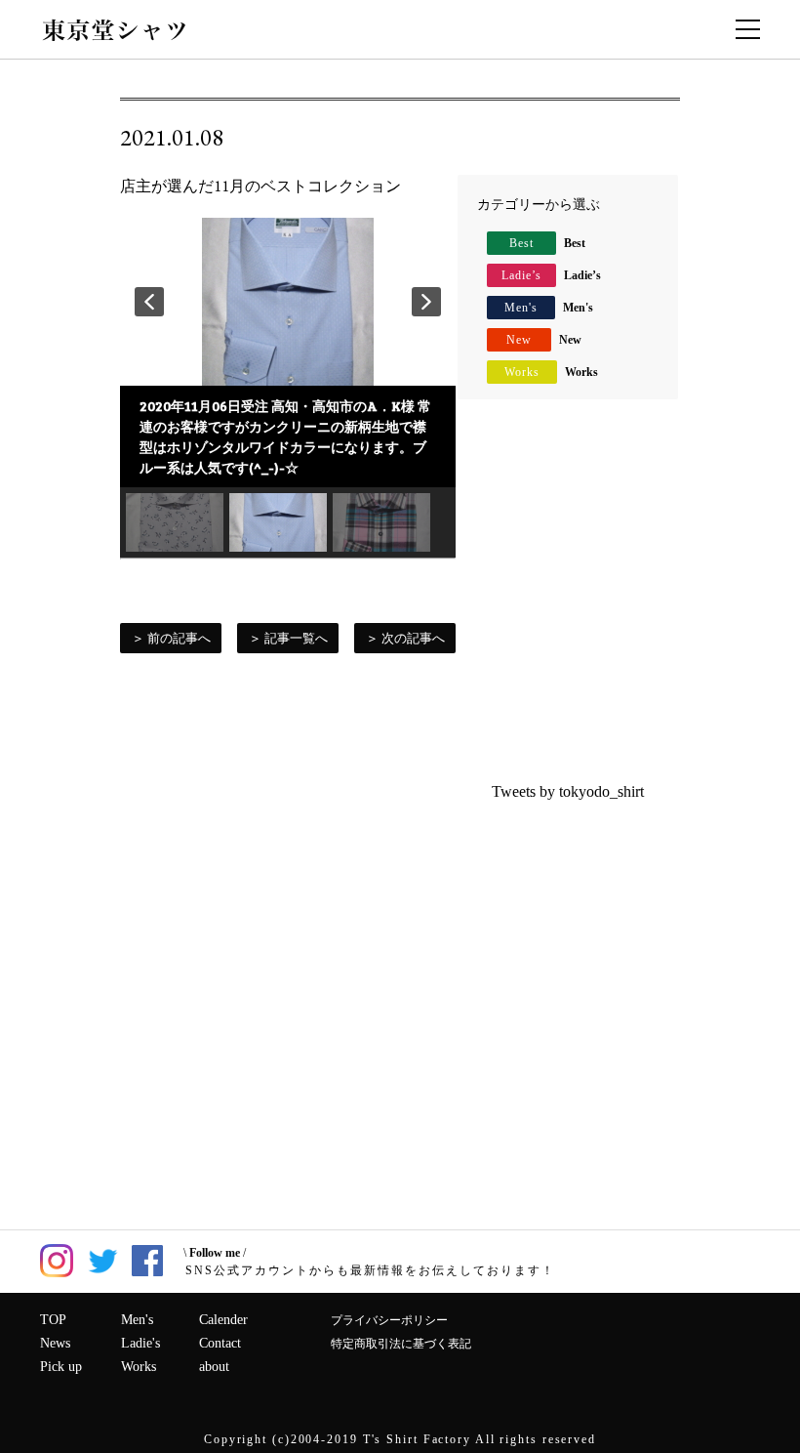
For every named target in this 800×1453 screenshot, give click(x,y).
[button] (149, 301)
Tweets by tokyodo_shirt (568, 791)
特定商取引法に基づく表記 (401, 1343)
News (55, 1343)
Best (547, 243)
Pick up (61, 1366)
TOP (53, 1319)
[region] (288, 388)
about (214, 1366)
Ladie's (140, 1343)
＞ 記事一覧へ (288, 638)
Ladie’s (551, 275)
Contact (220, 1343)
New (543, 340)
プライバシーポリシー (389, 1320)
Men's (548, 307)
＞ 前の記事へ (171, 638)
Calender (223, 1319)
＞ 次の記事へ (405, 638)
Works (551, 372)
